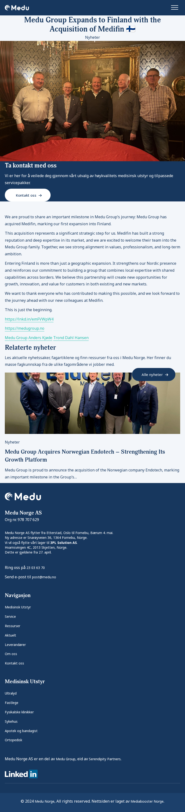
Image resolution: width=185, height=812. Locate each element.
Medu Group (16, 337)
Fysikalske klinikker (19, 712)
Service (10, 616)
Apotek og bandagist (21, 730)
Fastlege (11, 702)
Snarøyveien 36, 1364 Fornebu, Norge (57, 537)
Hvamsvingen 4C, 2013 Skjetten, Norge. (36, 547)
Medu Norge (44, 801)
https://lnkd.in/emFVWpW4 (29, 319)
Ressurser (12, 626)
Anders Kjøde (40, 337)
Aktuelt (10, 635)
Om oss (11, 653)
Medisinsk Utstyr (18, 607)
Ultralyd (11, 693)
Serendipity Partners (105, 759)
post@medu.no (44, 577)
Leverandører (15, 644)
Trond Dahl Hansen (71, 337)
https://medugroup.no (24, 328)
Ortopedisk (13, 740)
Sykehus (11, 721)
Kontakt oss (14, 663)
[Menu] (174, 8)
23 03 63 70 (35, 567)
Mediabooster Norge (147, 801)
